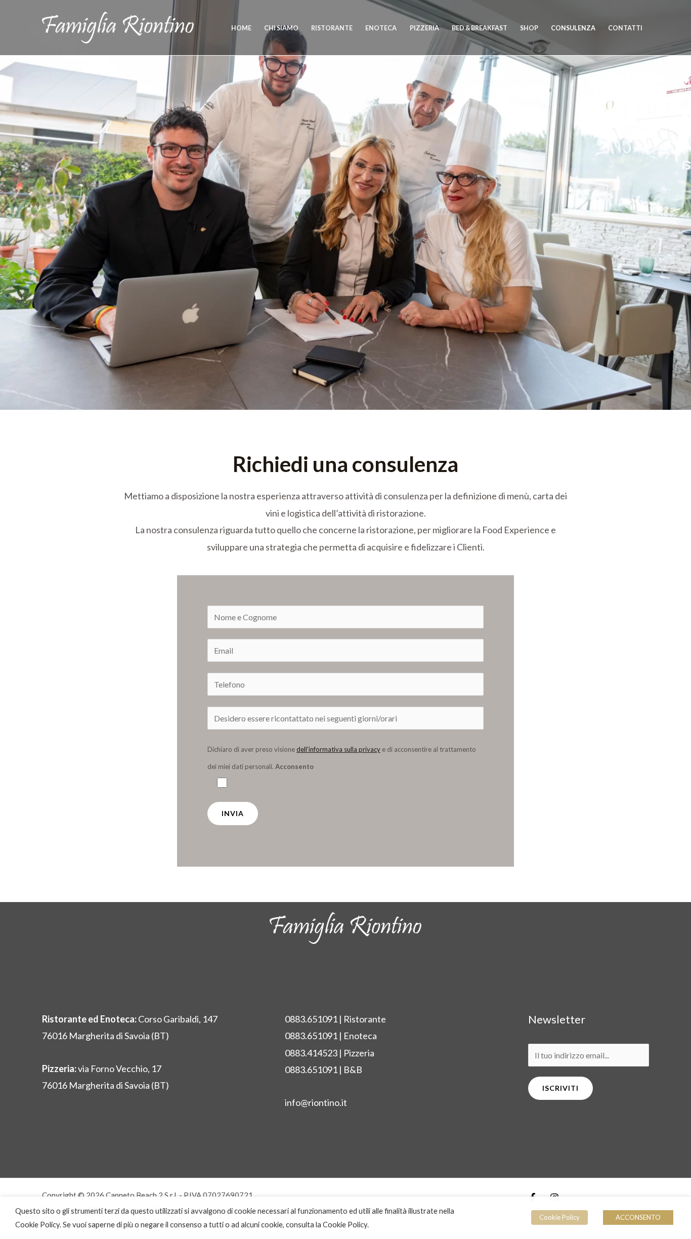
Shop (529, 28)
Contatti (625, 28)
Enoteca (381, 28)
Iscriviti (560, 1088)
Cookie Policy (559, 1217)
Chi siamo (281, 28)
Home (241, 28)
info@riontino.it (316, 1102)
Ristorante (332, 28)
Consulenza (573, 28)
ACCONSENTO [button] (638, 1217)
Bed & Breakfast (479, 28)
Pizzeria (424, 28)
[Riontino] (118, 26)
